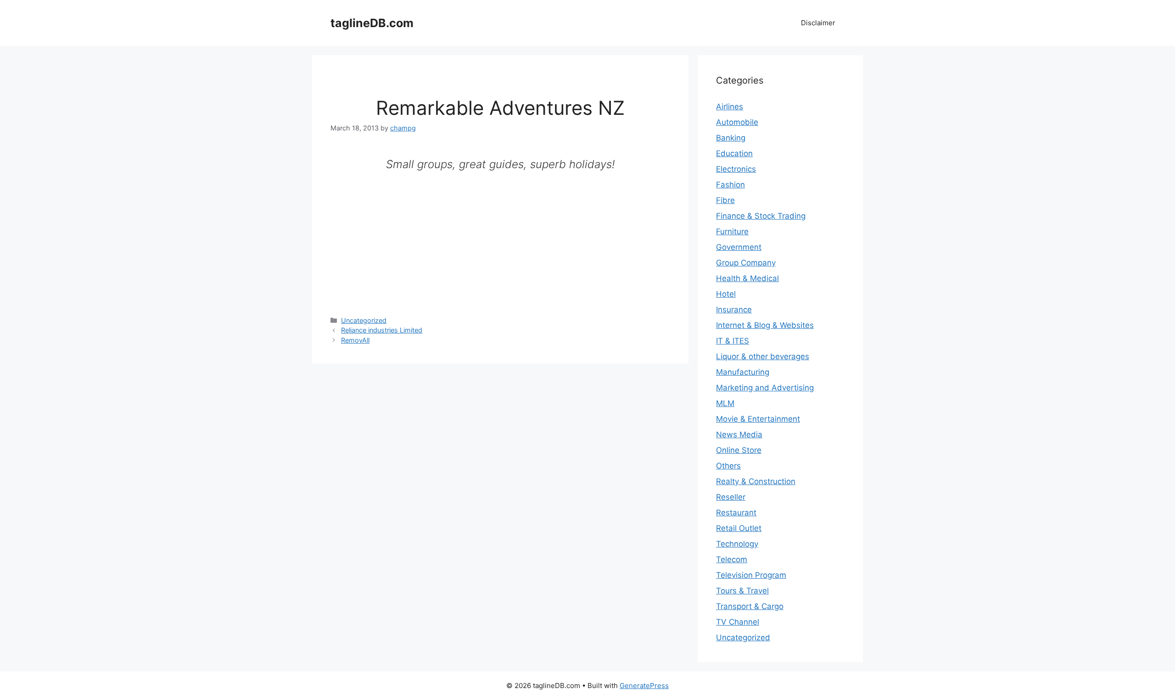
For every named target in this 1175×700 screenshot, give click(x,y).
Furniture (732, 231)
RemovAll (355, 340)
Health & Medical (747, 278)
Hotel (726, 294)
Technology (737, 543)
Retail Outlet (738, 528)
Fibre (725, 200)
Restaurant (736, 512)
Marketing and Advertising (765, 387)
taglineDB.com (372, 23)
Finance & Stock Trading (761, 215)
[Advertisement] (500, 238)
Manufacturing (742, 372)
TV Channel (737, 622)
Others (728, 465)
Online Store (738, 450)
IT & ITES (732, 340)
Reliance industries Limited (381, 330)
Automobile (737, 122)
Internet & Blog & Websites (765, 325)
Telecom (731, 559)
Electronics (736, 169)
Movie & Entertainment (758, 418)
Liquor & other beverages (762, 356)
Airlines (729, 106)
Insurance (734, 309)
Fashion (730, 184)
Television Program (751, 575)
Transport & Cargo (749, 606)
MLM (725, 403)
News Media (739, 434)
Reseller (730, 497)
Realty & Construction (755, 481)
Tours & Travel (742, 590)
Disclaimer (818, 22)
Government (738, 247)
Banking (730, 137)
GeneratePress (644, 685)
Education (734, 153)
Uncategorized (363, 320)
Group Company (746, 262)
